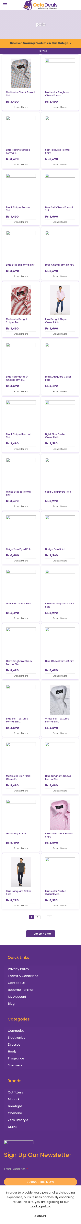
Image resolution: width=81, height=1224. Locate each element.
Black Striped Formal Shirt (18, 436)
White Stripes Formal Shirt (18, 493)
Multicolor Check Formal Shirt (20, 94)
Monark (14, 1099)
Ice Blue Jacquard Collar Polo (59, 605)
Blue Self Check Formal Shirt (59, 209)
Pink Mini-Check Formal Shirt (59, 835)
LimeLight (15, 1106)
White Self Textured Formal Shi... (57, 720)
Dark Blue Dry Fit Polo (18, 603)
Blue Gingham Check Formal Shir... (58, 777)
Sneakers (15, 1065)
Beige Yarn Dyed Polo (18, 549)
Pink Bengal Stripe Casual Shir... (56, 320)
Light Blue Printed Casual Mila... (55, 436)
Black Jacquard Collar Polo (58, 378)
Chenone (15, 1113)
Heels (12, 1051)
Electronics (16, 1037)
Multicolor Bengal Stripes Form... (16, 320)
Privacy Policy (18, 969)
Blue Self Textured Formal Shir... (17, 720)
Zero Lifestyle (18, 1120)
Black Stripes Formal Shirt (18, 209)
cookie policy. (40, 1206)
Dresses (14, 1044)
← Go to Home (40, 934)
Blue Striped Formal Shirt (21, 264)
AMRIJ (12, 1127)
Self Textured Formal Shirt (57, 151)
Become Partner (21, 989)
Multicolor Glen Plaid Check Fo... (18, 777)
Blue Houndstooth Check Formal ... (17, 378)
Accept (40, 1216)
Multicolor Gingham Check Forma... (57, 94)
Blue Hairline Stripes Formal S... (18, 151)
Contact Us (16, 983)
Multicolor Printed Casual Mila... (55, 892)
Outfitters (15, 1092)
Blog (11, 1003)
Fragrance (16, 1058)
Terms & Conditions (23, 976)
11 (49, 917)
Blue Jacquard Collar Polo (18, 892)
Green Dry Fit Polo (16, 833)
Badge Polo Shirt (55, 549)
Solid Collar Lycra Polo (58, 491)
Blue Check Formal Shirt (59, 264)
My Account (17, 996)
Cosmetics (16, 1030)
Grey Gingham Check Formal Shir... (19, 662)
